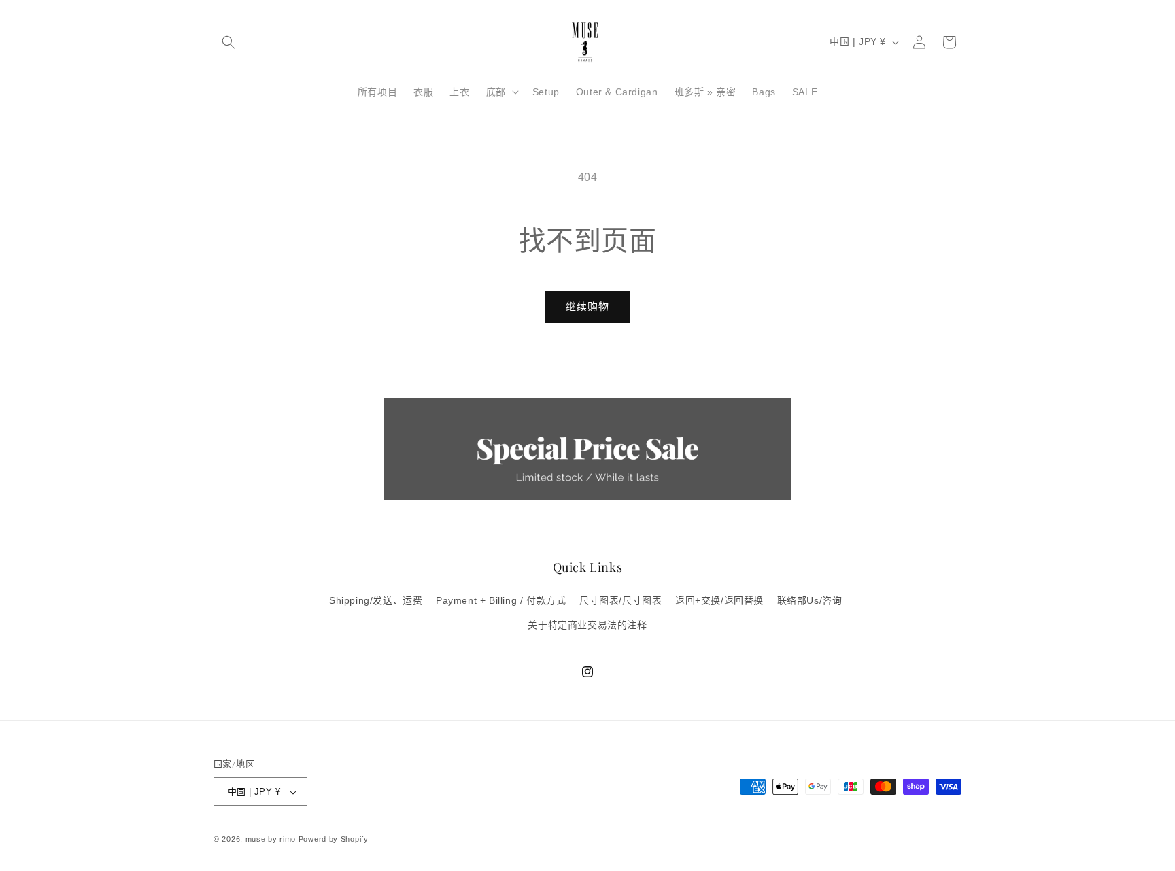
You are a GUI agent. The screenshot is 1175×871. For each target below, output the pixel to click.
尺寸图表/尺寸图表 (620, 601)
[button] (228, 42)
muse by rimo (272, 840)
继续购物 (587, 306)
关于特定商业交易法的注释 (587, 624)
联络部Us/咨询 (809, 601)
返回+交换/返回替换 (719, 601)
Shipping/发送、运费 (375, 601)
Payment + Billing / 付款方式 (501, 601)
